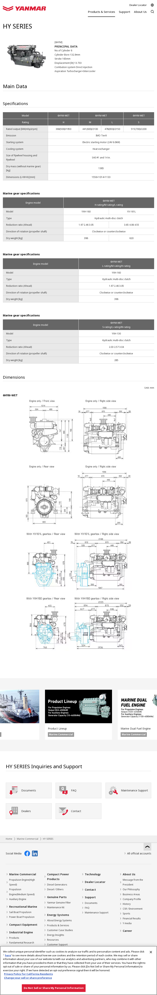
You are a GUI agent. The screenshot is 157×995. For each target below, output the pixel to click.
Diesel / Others (55, 889)
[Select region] (152, 5)
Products (14, 937)
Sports (126, 913)
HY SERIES (48, 838)
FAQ (87, 907)
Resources (53, 939)
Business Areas (131, 894)
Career (127, 931)
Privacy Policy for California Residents (28, 974)
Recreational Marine (23, 906)
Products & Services (58, 925)
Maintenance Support (96, 912)
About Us (129, 874)
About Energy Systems (59, 920)
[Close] (151, 952)
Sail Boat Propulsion (20, 912)
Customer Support (57, 944)
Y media (127, 923)
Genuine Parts (57, 897)
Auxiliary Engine (17, 899)
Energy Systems (58, 915)
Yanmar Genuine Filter (59, 902)
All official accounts (139, 853)
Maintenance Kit (55, 907)
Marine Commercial (27, 838)
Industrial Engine (21, 932)
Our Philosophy (131, 889)
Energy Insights (55, 935)
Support (90, 897)
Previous (5, 715)
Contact (90, 889)
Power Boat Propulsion (21, 917)
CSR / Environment (132, 908)
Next (151, 715)
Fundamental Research (21, 942)
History (127, 904)
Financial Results (132, 918)
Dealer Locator (138, 5)
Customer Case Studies (60, 930)
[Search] (152, 13)
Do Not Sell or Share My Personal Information (54, 988)
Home (9, 838)
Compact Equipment (23, 924)
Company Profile (132, 899)
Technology (93, 874)
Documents (91, 903)
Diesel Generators (57, 884)
